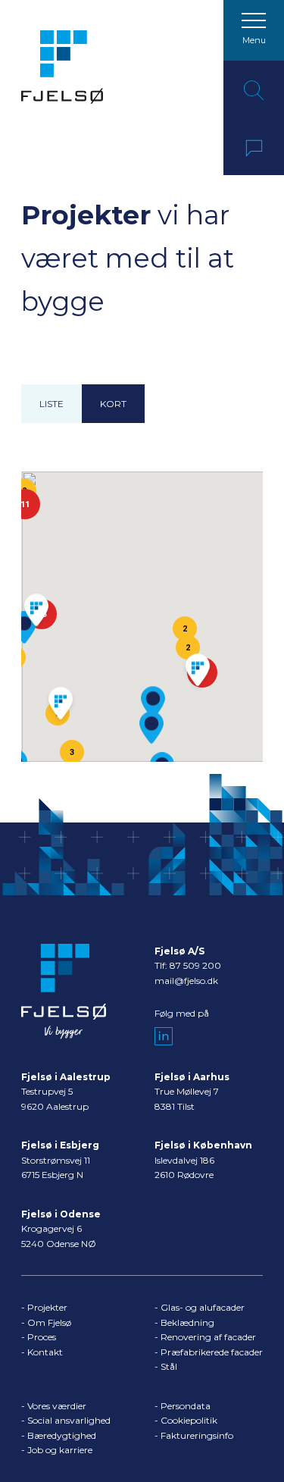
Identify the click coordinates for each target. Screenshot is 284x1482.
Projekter (47, 1307)
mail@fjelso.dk (186, 980)
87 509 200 (195, 965)
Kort (113, 403)
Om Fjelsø (49, 1322)
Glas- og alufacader (203, 1307)
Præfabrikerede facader (212, 1352)
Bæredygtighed (61, 1435)
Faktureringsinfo (197, 1435)
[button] (151, 727)
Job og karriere (59, 1449)
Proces (41, 1337)
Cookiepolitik (189, 1420)
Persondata (186, 1406)
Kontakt (45, 1352)
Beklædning (187, 1322)
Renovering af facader (208, 1337)
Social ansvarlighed (69, 1420)
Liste (51, 403)
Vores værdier (56, 1406)
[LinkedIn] (163, 1036)
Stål (169, 1366)
